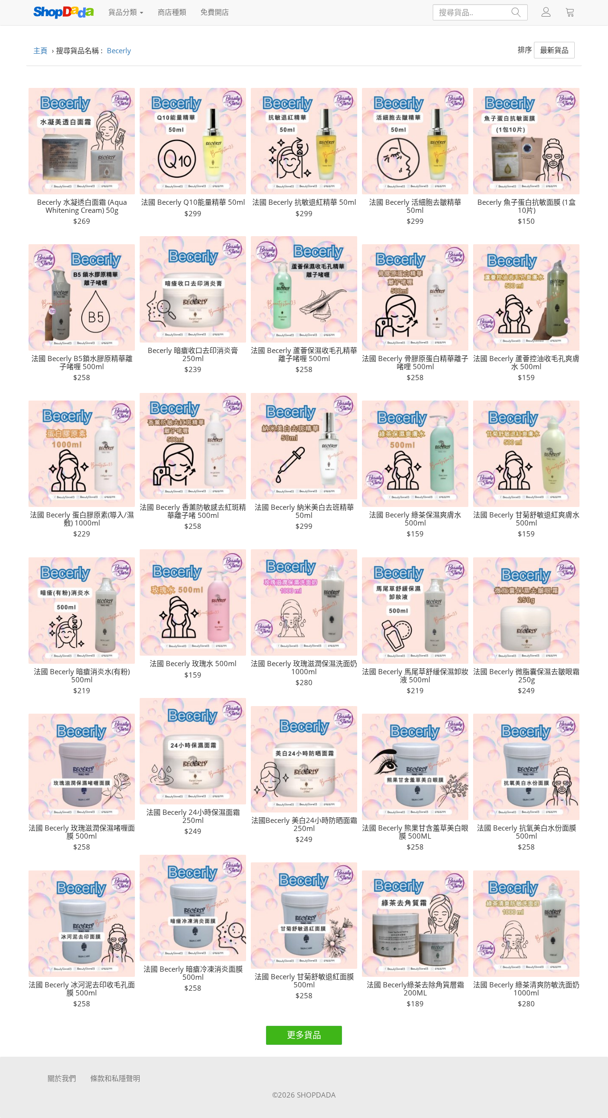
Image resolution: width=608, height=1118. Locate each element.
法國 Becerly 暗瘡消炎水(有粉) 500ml (82, 675)
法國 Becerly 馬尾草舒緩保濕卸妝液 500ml (415, 675)
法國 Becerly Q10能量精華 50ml (193, 202)
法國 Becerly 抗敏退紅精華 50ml (304, 202)
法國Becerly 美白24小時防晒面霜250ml (304, 824)
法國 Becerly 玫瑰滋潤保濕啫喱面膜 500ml (81, 832)
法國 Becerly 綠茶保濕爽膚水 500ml (415, 518)
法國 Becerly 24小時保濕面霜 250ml (193, 816)
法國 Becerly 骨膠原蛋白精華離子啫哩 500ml (415, 362)
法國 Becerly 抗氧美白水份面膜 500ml (526, 832)
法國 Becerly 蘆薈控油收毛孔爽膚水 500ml (526, 362)
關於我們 (62, 1078)
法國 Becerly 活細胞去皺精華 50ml (415, 206)
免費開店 (214, 12)
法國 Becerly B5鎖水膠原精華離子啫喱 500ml (82, 362)
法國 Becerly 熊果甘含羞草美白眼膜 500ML (415, 832)
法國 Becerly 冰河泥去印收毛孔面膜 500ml (81, 988)
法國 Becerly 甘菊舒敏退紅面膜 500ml (304, 980)
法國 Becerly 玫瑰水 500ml (193, 663)
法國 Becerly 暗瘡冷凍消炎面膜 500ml (193, 973)
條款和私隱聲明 (115, 1078)
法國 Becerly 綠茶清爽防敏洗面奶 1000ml (526, 988)
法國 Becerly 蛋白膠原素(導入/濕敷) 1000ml (82, 518)
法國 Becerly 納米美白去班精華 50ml (304, 511)
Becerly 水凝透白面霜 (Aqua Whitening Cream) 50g (82, 206)
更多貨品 (304, 1035)
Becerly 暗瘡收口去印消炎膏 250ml (193, 354)
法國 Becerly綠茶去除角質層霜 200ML (415, 988)
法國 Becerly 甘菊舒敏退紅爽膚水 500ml (526, 518)
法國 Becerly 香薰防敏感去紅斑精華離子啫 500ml (193, 511)
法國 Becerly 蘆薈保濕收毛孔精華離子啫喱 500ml (304, 354)
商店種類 (172, 12)
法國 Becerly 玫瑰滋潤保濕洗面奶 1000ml (304, 667)
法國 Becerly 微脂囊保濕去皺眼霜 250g (526, 675)
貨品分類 (123, 12)
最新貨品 (554, 50)
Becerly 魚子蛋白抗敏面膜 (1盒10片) (526, 206)
